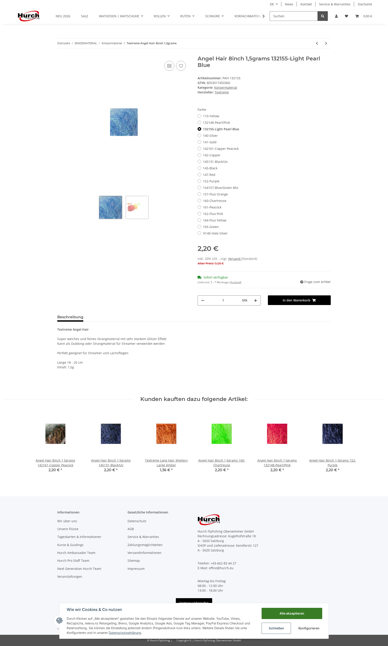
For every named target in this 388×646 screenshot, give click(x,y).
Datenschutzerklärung (125, 633)
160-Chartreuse (214, 201)
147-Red (209, 175)
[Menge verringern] (203, 300)
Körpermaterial (225, 87)
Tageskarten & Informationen (79, 537)
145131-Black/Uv (215, 161)
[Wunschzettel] (346, 16)
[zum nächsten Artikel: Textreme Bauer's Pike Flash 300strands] (326, 43)
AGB (131, 529)
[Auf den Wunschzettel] (181, 66)
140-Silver (210, 135)
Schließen (276, 628)
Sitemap (134, 560)
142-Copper (211, 155)
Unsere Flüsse (67, 529)
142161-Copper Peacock (221, 148)
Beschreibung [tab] (70, 317)
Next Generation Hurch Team (79, 568)
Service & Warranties (335, 4)
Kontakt (306, 4)
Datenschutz (137, 521)
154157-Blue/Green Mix (220, 188)
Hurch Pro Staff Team (73, 560)
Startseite (365, 4)
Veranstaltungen (69, 576)
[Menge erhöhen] (255, 300)
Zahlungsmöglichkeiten (145, 545)
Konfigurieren (309, 628)
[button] (336, 16)
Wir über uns (67, 521)
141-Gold (209, 142)
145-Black (210, 168)
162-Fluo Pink (213, 214)
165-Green (211, 227)
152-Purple (211, 181)
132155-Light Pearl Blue (221, 129)
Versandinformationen (144, 553)
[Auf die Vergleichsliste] (169, 66)
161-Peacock (212, 207)
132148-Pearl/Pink (216, 122)
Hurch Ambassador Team (76, 553)
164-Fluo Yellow (214, 220)
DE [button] (272, 4)
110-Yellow (211, 116)
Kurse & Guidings (70, 545)
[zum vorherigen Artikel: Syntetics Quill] (317, 43)
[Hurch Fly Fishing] (29, 16)
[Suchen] (322, 16)
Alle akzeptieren (292, 613)
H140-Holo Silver (215, 233)
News (289, 4)
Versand (234, 259)
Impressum (136, 568)
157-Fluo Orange (215, 194)
